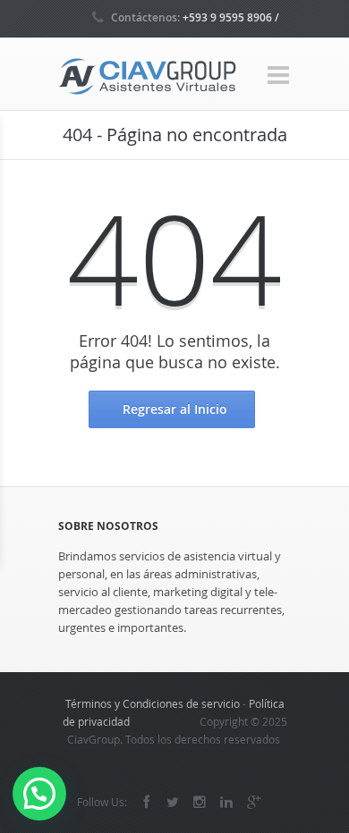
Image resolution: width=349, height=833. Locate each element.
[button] (39, 793)
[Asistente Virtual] (147, 74)
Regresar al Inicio (175, 408)
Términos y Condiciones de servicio (152, 703)
